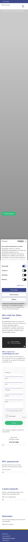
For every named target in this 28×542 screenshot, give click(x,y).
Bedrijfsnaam (7, 372)
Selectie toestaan (14, 294)
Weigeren (14, 299)
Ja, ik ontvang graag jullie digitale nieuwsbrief (14, 410)
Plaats (6, 378)
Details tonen (20, 285)
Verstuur (14, 423)
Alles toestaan (14, 290)
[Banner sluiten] (25, 241)
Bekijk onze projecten (8, 524)
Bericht (6, 401)
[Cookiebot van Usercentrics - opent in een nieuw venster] (18, 241)
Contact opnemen (8, 213)
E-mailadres (7, 390)
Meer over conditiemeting (9, 497)
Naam (6, 384)
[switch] (24, 270)
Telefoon (7, 395)
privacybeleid (5, 431)
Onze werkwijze (6, 469)
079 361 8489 (6, 1)
